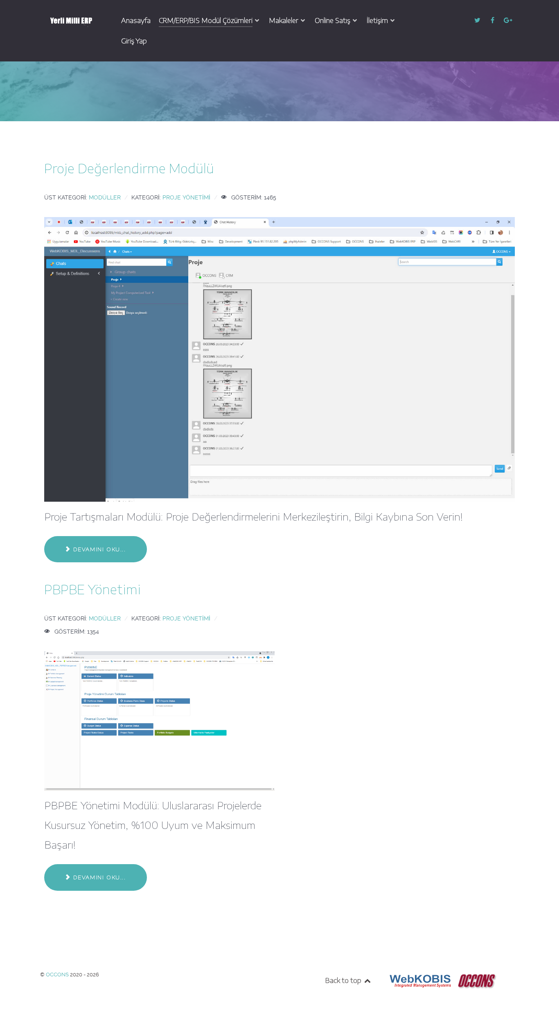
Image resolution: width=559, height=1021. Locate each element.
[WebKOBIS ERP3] (419, 980)
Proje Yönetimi (186, 197)
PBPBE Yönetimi (92, 589)
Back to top (344, 980)
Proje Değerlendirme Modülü (129, 168)
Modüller (105, 197)
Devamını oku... (98, 549)
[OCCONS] (476, 980)
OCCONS (58, 974)
